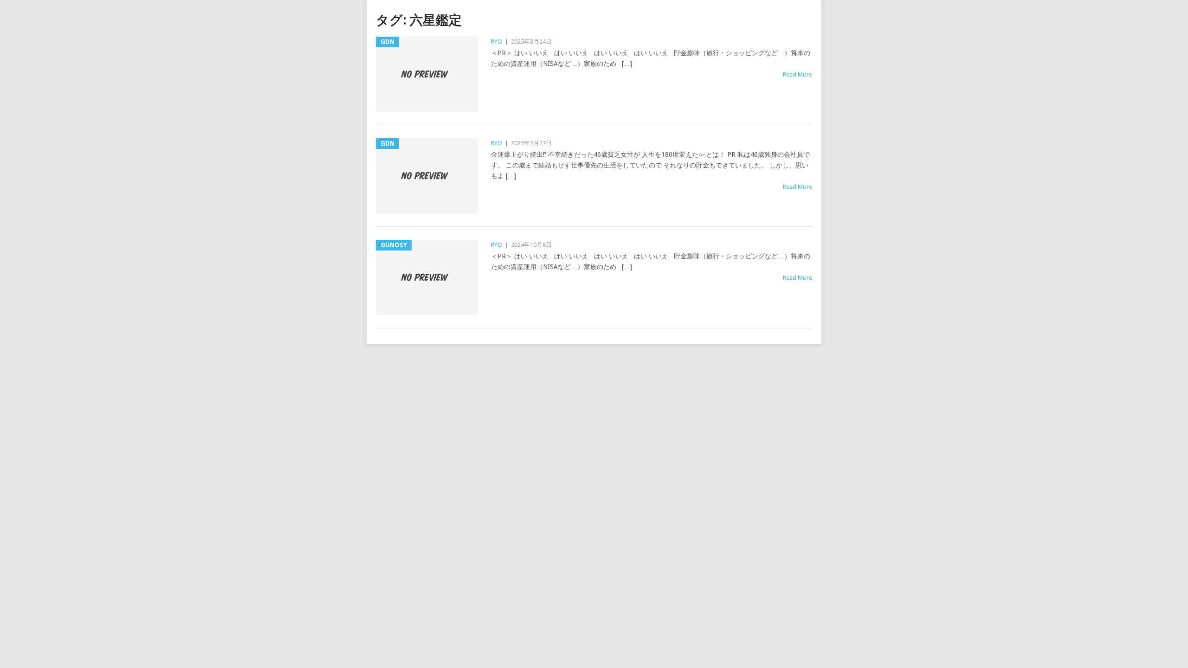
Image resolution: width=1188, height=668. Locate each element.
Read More (797, 74)
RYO (496, 41)
